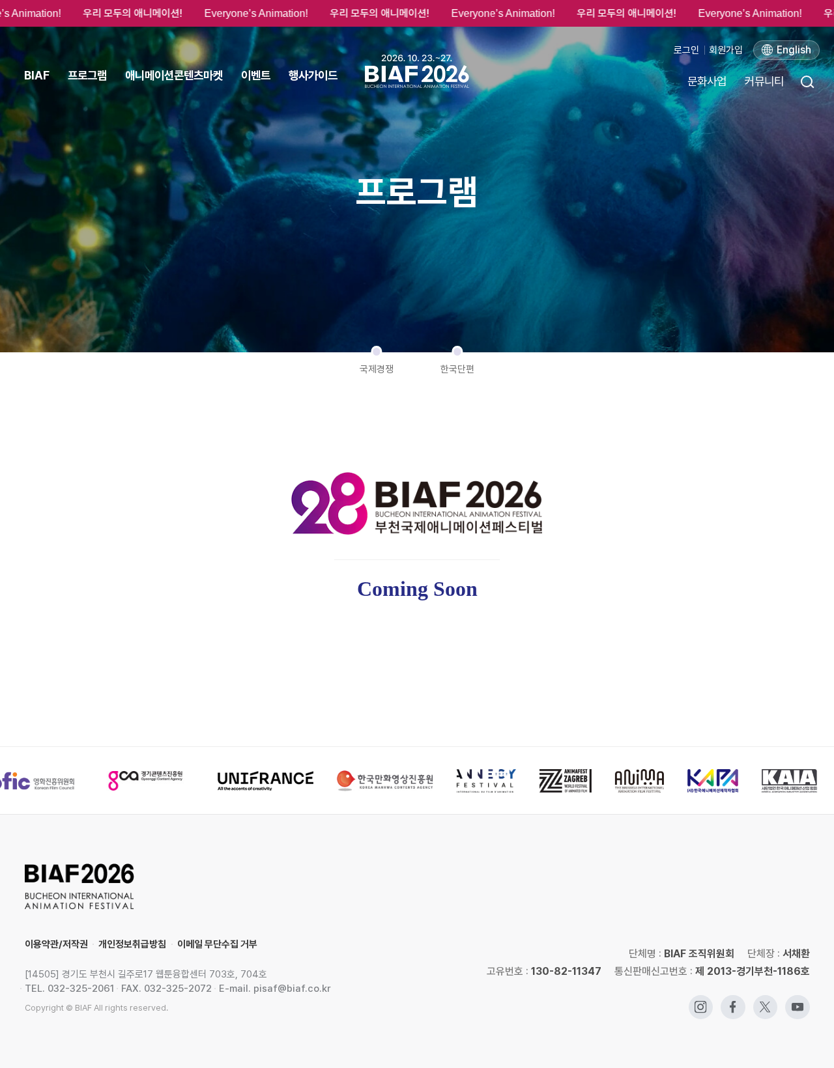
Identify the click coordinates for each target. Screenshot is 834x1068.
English (794, 50)
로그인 (686, 50)
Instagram (701, 1001)
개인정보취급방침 (132, 944)
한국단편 (457, 369)
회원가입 (726, 50)
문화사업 (706, 81)
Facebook (733, 1001)
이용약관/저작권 (56, 944)
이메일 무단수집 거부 (217, 944)
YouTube (797, 1001)
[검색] (807, 81)
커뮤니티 (764, 81)
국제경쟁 (377, 369)
